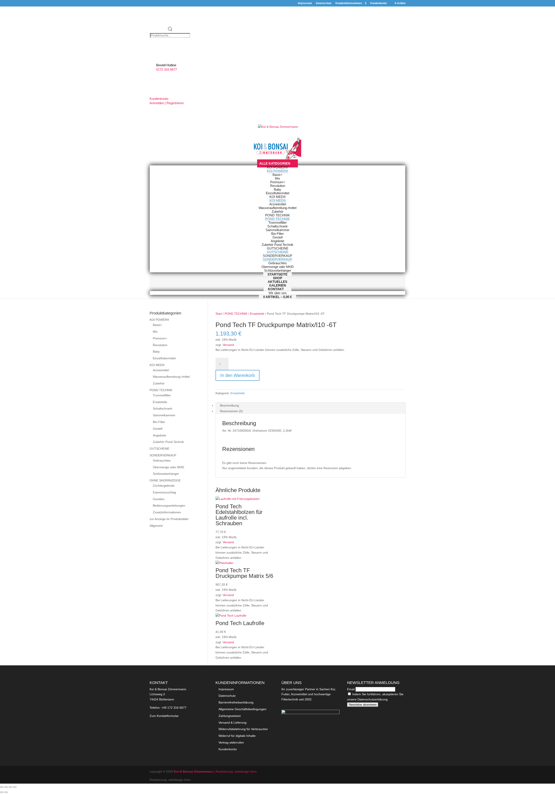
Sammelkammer (164, 415)
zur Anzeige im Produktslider (169, 519)
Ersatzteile (257, 313)
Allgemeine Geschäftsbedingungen (242, 709)
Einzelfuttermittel (164, 358)
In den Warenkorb (237, 375)
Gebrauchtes (162, 460)
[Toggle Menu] (277, 159)
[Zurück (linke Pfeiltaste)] (1, 792)
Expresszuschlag (164, 492)
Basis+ (157, 325)
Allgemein (156, 525)
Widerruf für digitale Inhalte (237, 735)
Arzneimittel (161, 370)
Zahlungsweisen (230, 716)
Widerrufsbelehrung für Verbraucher (243, 729)
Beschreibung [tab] (229, 405)
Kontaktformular (168, 716)
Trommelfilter (162, 395)
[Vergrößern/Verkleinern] (1, 787)
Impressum (305, 3)
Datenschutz (323, 3)
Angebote (159, 435)
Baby (156, 351)
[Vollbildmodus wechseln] (6, 787)
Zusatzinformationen (167, 512)
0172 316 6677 (166, 69)
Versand (228, 345)
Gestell (157, 428)
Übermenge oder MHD (168, 467)
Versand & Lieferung (232, 722)
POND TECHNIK (236, 313)
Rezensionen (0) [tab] (231, 411)
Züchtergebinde (164, 485)
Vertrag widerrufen (231, 742)
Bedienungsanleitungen (169, 505)
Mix (155, 331)
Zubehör (159, 383)
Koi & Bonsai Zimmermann (194, 771)
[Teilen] (10, 787)
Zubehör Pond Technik (168, 442)
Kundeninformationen (348, 3)
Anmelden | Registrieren (167, 103)
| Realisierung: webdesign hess (235, 771)
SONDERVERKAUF (163, 455)
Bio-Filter (159, 422)
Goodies (158, 499)
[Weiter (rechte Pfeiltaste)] (6, 792)
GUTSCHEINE (159, 448)
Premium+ (160, 338)
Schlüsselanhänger (166, 473)
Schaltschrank (162, 408)
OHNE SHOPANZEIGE (165, 480)
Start (218, 313)
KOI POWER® (159, 319)
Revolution (160, 345)
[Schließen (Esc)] (14, 787)
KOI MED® (157, 365)
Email (351, 689)
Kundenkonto (378, 3)
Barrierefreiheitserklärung (236, 702)
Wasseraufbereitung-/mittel (171, 376)
